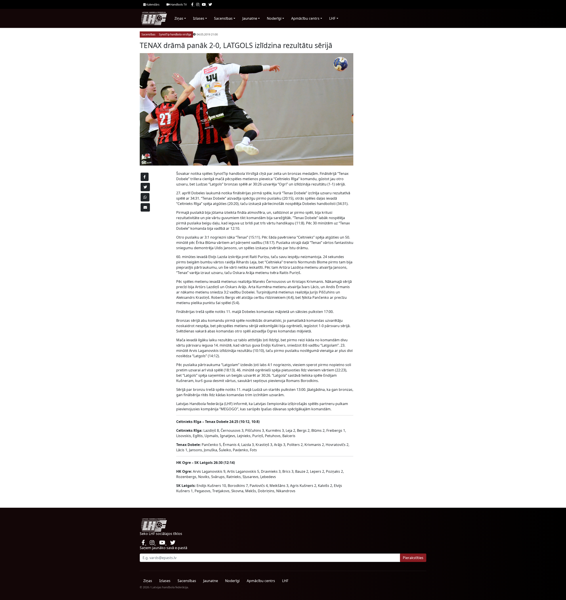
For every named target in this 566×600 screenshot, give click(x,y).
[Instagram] (198, 4)
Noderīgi (274, 18)
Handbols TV (178, 4)
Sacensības (223, 18)
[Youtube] (204, 4)
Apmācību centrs (305, 18)
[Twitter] (210, 4)
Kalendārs (152, 4)
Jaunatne (249, 18)
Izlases (198, 18)
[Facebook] (192, 4)
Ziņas (178, 18)
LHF (332, 18)
